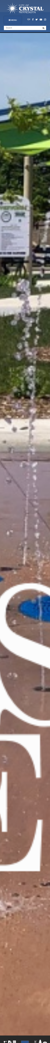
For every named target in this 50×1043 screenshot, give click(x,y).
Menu (14, 20)
